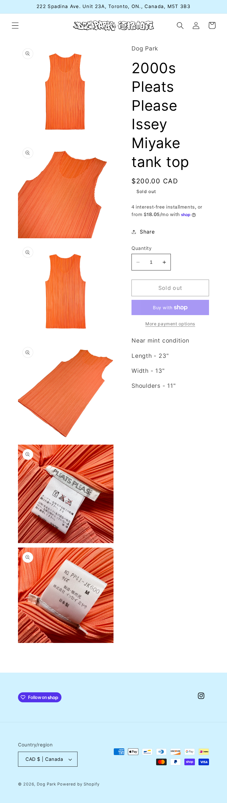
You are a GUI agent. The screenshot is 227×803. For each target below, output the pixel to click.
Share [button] (147, 232)
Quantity (141, 248)
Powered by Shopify (78, 784)
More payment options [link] (170, 323)
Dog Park (46, 784)
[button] (15, 25)
